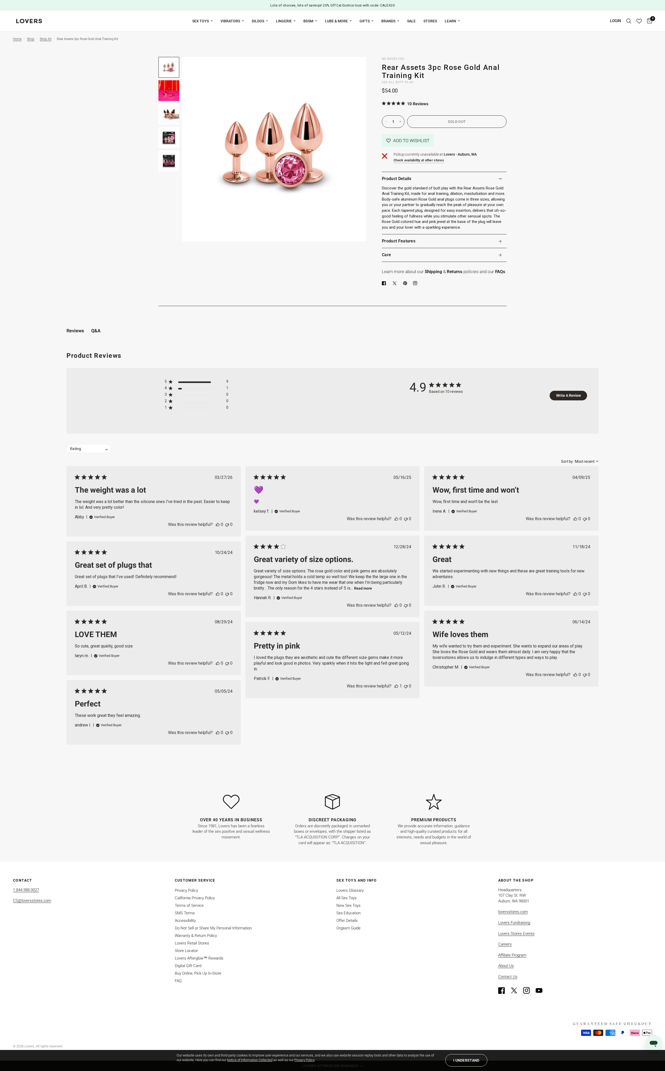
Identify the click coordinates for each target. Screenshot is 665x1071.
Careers (505, 944)
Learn (450, 21)
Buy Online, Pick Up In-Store (198, 973)
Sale (411, 21)
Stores (430, 21)
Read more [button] (363, 588)
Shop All (45, 39)
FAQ (178, 981)
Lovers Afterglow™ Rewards (199, 958)
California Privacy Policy (195, 898)
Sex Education (348, 913)
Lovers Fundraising (514, 922)
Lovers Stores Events (516, 933)
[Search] (629, 21)
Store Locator (186, 950)
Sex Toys (200, 21)
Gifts (365, 21)
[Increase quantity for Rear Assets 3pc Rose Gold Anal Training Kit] (400, 122)
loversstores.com (513, 911)
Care (386, 254)
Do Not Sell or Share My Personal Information (213, 928)
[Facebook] (385, 283)
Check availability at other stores (419, 160)
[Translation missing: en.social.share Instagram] (416, 283)
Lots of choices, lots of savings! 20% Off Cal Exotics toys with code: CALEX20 (332, 5)
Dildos (258, 21)
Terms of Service (189, 905)
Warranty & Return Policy (196, 935)
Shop (30, 39)
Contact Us (507, 976)
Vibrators (230, 21)
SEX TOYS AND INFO (356, 880)
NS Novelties (393, 59)
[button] (408, 140)
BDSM (308, 21)
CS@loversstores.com (32, 900)
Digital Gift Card (188, 965)
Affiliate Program (512, 955)
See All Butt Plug (398, 82)
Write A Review (568, 395)
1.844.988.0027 (26, 890)
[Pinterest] (406, 283)
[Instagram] (529, 990)
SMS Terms (185, 913)
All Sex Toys (346, 898)
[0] (648, 21)
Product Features (398, 241)
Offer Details (347, 920)
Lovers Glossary (350, 890)
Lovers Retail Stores (192, 943)
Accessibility (185, 920)
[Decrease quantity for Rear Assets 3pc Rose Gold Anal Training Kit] (386, 122)
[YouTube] (541, 990)
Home (17, 39)
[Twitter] (516, 990)
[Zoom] (355, 68)
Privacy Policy (186, 890)
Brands (388, 21)
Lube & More (336, 21)
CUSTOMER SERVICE (195, 880)
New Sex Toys (348, 905)
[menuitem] (202, 21)
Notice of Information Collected (249, 1060)
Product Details (396, 178)
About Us (506, 965)
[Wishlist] (639, 21)
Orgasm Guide (348, 928)
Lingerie (284, 21)
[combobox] (579, 461)
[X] (396, 283)
